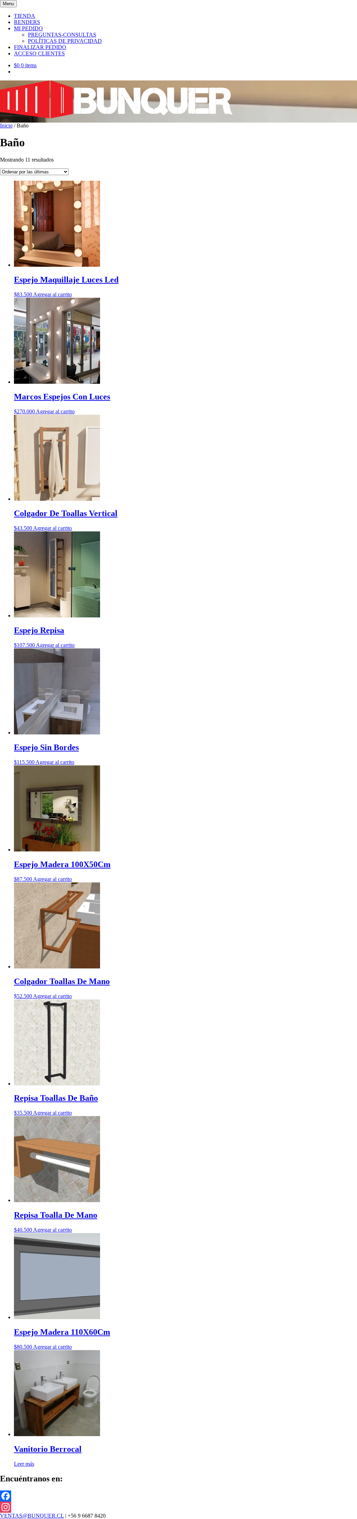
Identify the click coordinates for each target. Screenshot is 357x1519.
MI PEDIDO (28, 28)
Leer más (24, 1464)
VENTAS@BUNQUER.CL (32, 1516)
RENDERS (27, 22)
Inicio (6, 125)
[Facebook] (178, 1496)
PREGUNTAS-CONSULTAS (62, 35)
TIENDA (24, 16)
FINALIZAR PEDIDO (40, 47)
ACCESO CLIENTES (39, 53)
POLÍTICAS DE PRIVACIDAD (65, 41)
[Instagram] (178, 1507)
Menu (8, 3)
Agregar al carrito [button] (52, 294)
